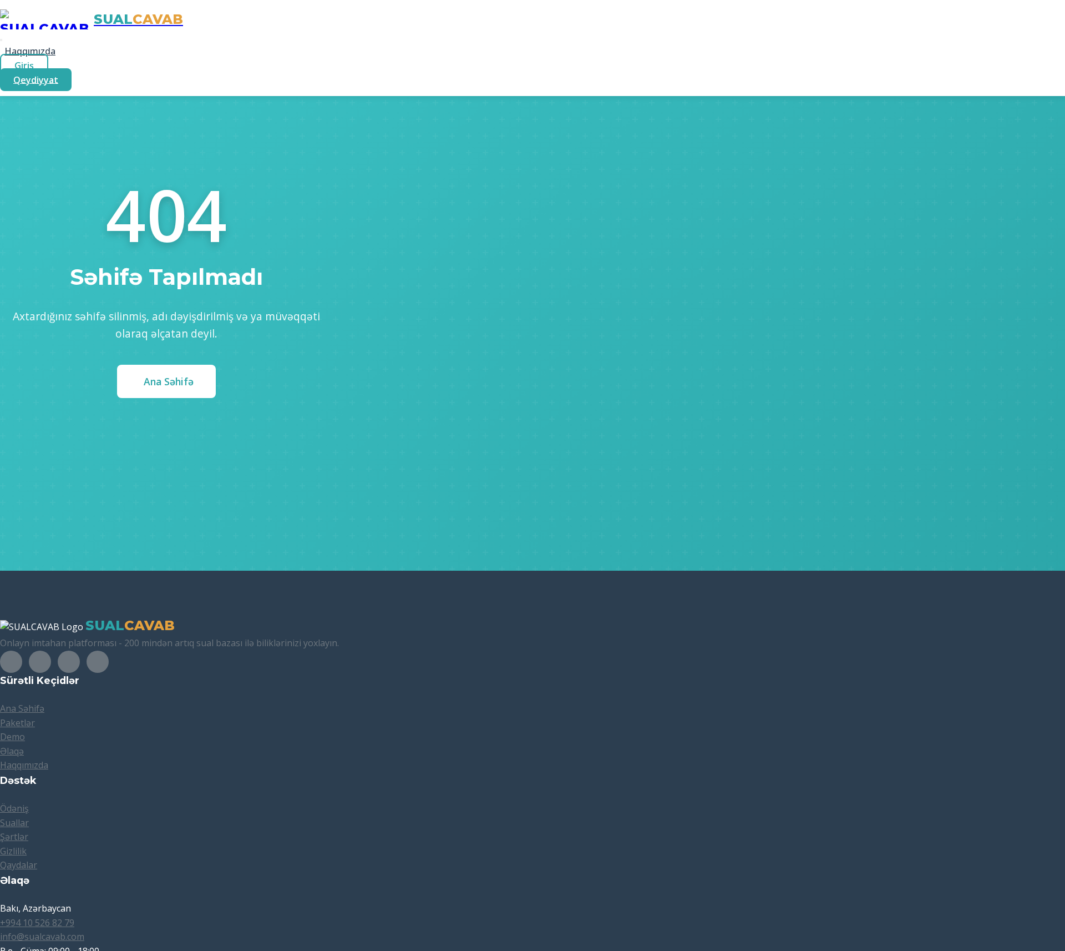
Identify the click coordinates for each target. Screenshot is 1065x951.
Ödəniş (14, 808)
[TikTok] (98, 662)
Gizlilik (13, 851)
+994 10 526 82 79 (37, 923)
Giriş (24, 65)
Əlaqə (12, 751)
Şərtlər (14, 837)
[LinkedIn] (69, 662)
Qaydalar (18, 865)
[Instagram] (40, 662)
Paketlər (17, 723)
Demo (12, 737)
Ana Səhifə (169, 381)
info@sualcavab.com (42, 936)
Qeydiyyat (35, 79)
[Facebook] (11, 662)
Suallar (14, 823)
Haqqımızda (29, 51)
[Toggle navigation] (1, 40)
